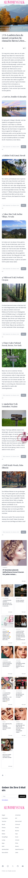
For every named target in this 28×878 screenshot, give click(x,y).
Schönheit (17, 815)
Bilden (3, 834)
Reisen (17, 846)
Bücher (17, 830)
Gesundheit (5, 852)
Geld (3, 846)
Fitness (4, 827)
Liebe (16, 852)
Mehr (23, 146)
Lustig (3, 840)
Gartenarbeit (5, 849)
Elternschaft (18, 821)
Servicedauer (5, 800)
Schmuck (17, 824)
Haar (16, 834)
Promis (17, 827)
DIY (16, 818)
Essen (16, 837)
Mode (3, 830)
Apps (3, 843)
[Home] (2, 48)
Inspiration (5, 818)
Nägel (3, 815)
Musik (3, 824)
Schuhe (17, 840)
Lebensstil (22, 796)
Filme (16, 843)
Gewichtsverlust (19, 849)
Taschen (4, 821)
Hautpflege (5, 837)
